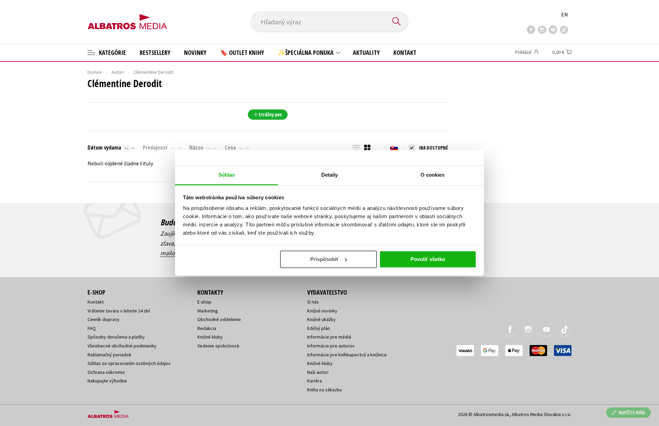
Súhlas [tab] (226, 175)
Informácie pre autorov (331, 346)
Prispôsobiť (324, 259)
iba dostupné (433, 147)
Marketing (207, 311)
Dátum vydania (104, 147)
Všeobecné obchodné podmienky (122, 346)
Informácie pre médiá (329, 337)
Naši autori (317, 372)
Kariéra (314, 381)
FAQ (92, 328)
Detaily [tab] (329, 175)
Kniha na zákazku (324, 390)
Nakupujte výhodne (107, 381)
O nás (313, 302)
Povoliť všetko (428, 259)
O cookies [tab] (432, 175)
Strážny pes (270, 114)
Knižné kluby (210, 337)
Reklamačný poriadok (109, 355)
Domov (95, 72)
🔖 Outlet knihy (242, 52)
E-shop (204, 302)
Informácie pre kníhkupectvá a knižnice (347, 355)
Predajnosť (155, 147)
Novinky (195, 52)
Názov (196, 147)
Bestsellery (155, 52)
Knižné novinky (322, 311)
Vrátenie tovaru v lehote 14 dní (119, 311)
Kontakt (404, 52)
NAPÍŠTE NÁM (631, 412)
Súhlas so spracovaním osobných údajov (129, 363)
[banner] (127, 16)
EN (564, 14)
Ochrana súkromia (106, 372)
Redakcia (206, 328)
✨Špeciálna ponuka (306, 52)
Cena (230, 147)
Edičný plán (318, 328)
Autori (118, 72)
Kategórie (111, 52)
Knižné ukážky (321, 319)
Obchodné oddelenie (219, 319)
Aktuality (366, 52)
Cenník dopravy (103, 319)
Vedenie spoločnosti (218, 346)
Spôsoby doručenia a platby (116, 337)
